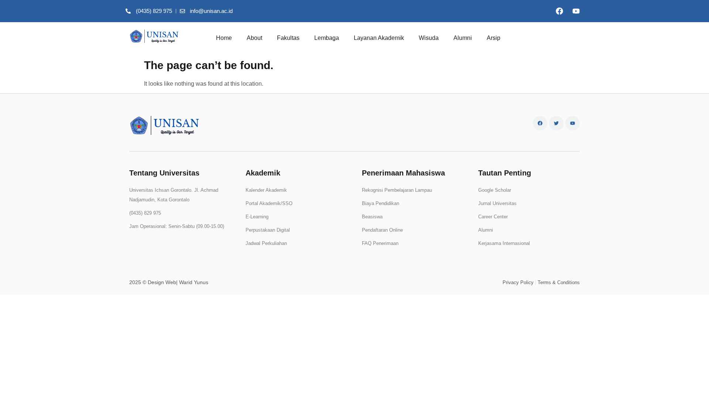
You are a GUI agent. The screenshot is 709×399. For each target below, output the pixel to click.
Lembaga (326, 38)
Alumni (462, 38)
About (254, 38)
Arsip (493, 38)
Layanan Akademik (379, 38)
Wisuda (429, 38)
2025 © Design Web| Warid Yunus (168, 282)
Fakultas (288, 38)
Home (224, 38)
